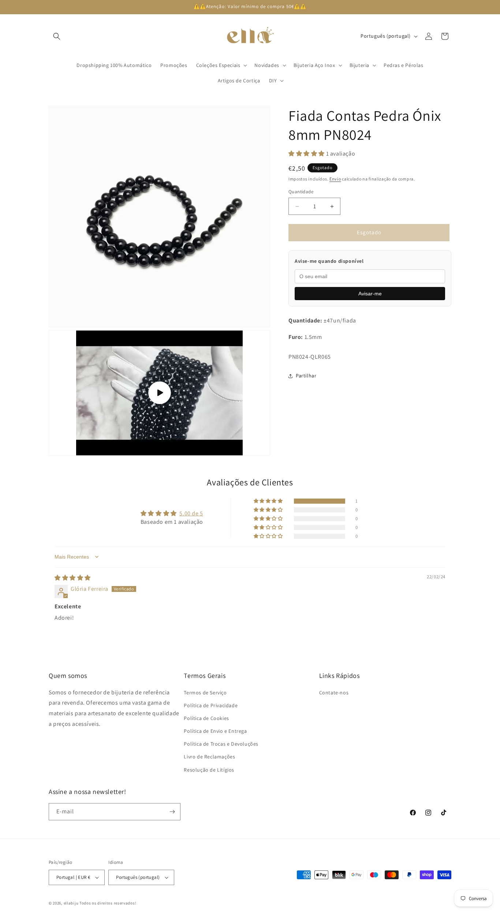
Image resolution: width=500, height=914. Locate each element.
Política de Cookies (206, 718)
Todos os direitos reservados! (107, 903)
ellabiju (71, 903)
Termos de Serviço (205, 692)
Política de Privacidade (211, 705)
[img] (73, 577)
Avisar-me (370, 293)
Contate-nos (334, 692)
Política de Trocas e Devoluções (221, 743)
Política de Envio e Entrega (215, 731)
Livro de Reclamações (209, 757)
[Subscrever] (172, 811)
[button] (57, 36)
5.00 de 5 (191, 513)
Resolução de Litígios (209, 769)
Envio (335, 179)
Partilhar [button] (306, 375)
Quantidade (300, 192)
